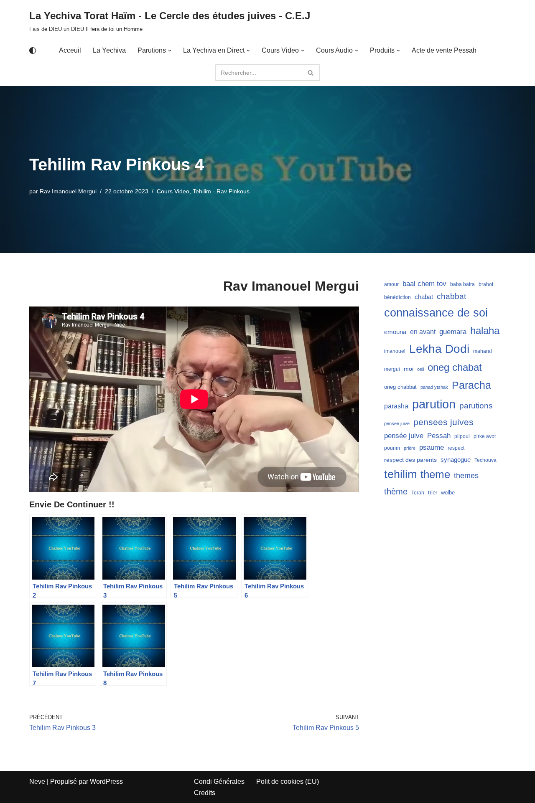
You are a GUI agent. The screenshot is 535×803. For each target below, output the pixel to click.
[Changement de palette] (32, 50)
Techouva (485, 460)
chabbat (451, 296)
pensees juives (443, 422)
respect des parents (410, 459)
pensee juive (397, 423)
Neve (37, 781)
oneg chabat (455, 367)
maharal (482, 351)
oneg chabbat (400, 387)
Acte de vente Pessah (444, 50)
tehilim (400, 474)
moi (408, 368)
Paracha (471, 385)
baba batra (462, 284)
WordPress (106, 781)
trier (432, 492)
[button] (169, 50)
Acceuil (70, 50)
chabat (424, 297)
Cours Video (173, 191)
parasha (396, 406)
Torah (417, 493)
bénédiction (397, 297)
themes (466, 475)
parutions (476, 405)
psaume (431, 447)
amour (391, 284)
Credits (204, 792)
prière (409, 448)
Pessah (439, 435)
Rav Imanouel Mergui (68, 191)
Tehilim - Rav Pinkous (221, 191)
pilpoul (462, 436)
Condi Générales (219, 781)
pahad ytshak (434, 387)
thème (396, 491)
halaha (484, 330)
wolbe (448, 492)
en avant (423, 331)
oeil (420, 369)
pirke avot (485, 436)
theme (435, 474)
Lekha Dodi (439, 348)
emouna (395, 332)
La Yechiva (109, 50)
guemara (452, 331)
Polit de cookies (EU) (287, 781)
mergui (392, 369)
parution (434, 404)
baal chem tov (424, 284)
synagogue (456, 459)
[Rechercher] (310, 72)
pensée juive (403, 436)
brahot (486, 284)
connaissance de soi (436, 312)
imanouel (394, 351)
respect (456, 448)
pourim (392, 448)
